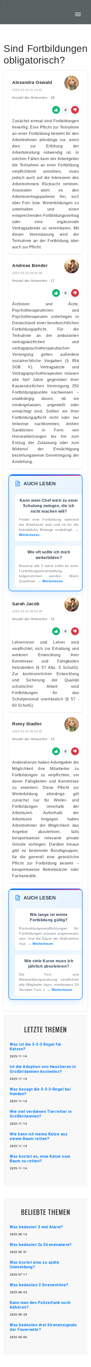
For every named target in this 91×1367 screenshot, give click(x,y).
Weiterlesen (52, 581)
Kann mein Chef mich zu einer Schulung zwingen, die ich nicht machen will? (49, 505)
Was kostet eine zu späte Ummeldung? (34, 1264)
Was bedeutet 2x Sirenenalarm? (41, 1244)
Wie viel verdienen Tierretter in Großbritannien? (41, 1113)
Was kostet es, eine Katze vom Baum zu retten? (40, 1158)
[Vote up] (56, 110)
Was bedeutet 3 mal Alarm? (36, 1227)
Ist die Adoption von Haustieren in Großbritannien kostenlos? (43, 1069)
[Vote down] (75, 110)
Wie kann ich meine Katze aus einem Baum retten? (38, 1136)
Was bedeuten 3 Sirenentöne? (39, 1285)
